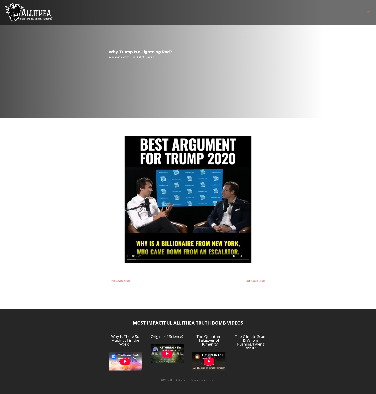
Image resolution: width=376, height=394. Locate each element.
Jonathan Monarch (120, 57)
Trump (149, 57)
